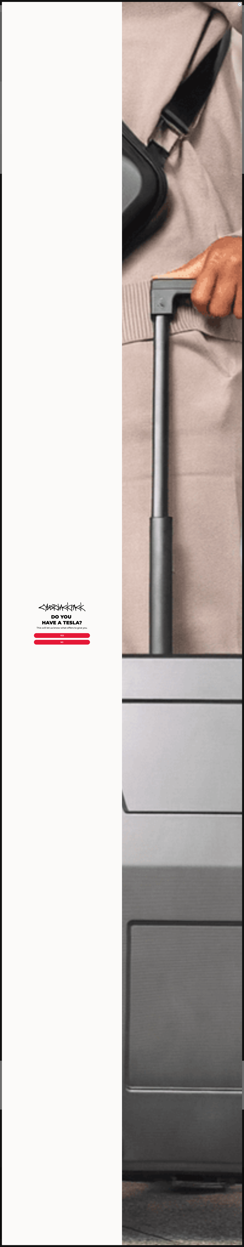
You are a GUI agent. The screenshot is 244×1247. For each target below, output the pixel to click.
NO (62, 642)
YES (62, 635)
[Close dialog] (239, 4)
